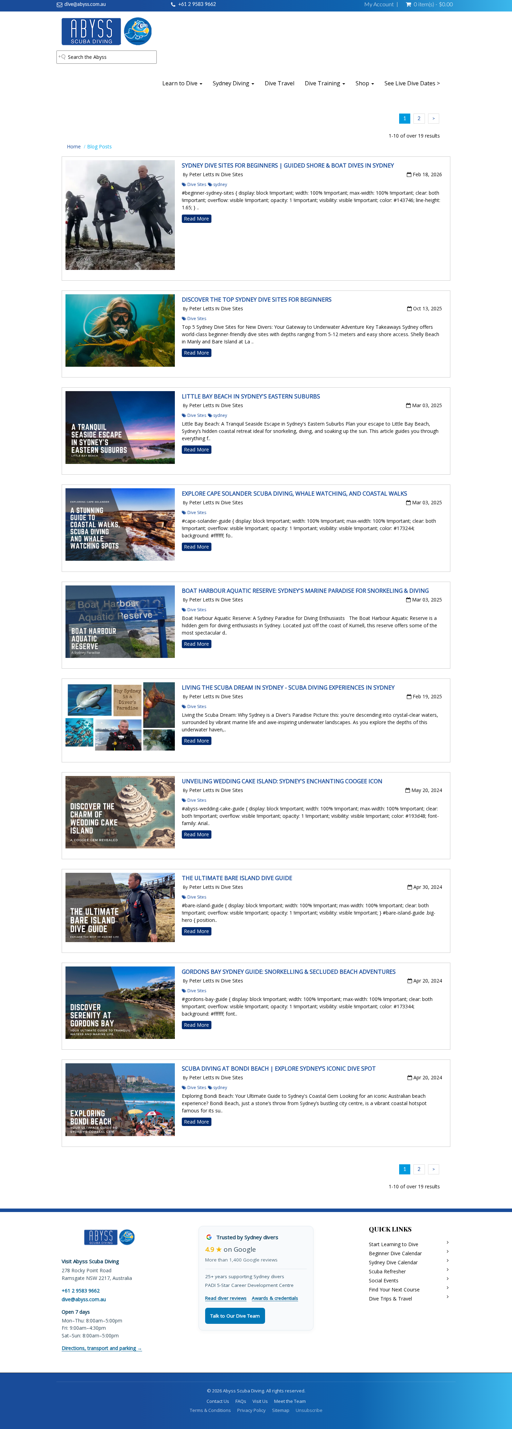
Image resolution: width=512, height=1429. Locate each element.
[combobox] (106, 57)
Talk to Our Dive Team (235, 1316)
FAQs (240, 1401)
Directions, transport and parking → (102, 1348)
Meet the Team (290, 1401)
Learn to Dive (180, 83)
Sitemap (280, 1410)
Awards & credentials (275, 1298)
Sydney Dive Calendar (393, 1262)
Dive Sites (196, 184)
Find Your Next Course (394, 1289)
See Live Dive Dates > (412, 83)
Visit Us (260, 1401)
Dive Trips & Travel (390, 1298)
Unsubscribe (309, 1410)
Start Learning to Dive (393, 1244)
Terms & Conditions (210, 1410)
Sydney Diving (232, 83)
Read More (196, 218)
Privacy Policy (251, 1410)
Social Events (383, 1280)
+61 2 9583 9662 (197, 4)
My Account (379, 4)
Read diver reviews (226, 1298)
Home (74, 146)
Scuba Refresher (387, 1271)
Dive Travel (279, 83)
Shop (363, 83)
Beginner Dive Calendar (395, 1253)
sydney (220, 184)
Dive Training (323, 83)
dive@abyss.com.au (85, 4)
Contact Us (218, 1401)
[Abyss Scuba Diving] (106, 31)
